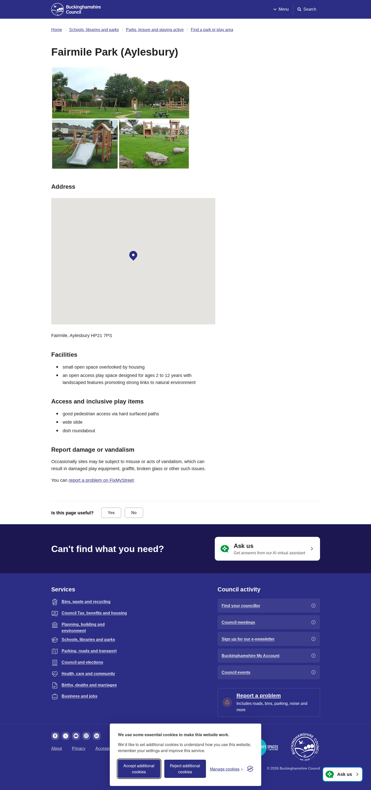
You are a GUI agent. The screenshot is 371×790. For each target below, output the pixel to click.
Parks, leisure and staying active (155, 30)
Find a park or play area (212, 30)
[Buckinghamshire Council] (76, 9)
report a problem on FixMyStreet (101, 480)
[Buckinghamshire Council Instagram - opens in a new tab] (86, 736)
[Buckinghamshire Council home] (305, 747)
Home (56, 30)
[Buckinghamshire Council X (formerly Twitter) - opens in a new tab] (66, 736)
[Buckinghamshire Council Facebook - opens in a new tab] (55, 736)
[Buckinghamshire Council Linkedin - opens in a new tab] (97, 736)
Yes (111, 513)
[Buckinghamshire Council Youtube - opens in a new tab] (76, 736)
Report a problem (258, 695)
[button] (133, 256)
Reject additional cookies (185, 769)
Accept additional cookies (138, 769)
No (134, 513)
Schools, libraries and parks (94, 30)
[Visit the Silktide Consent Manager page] (250, 769)
